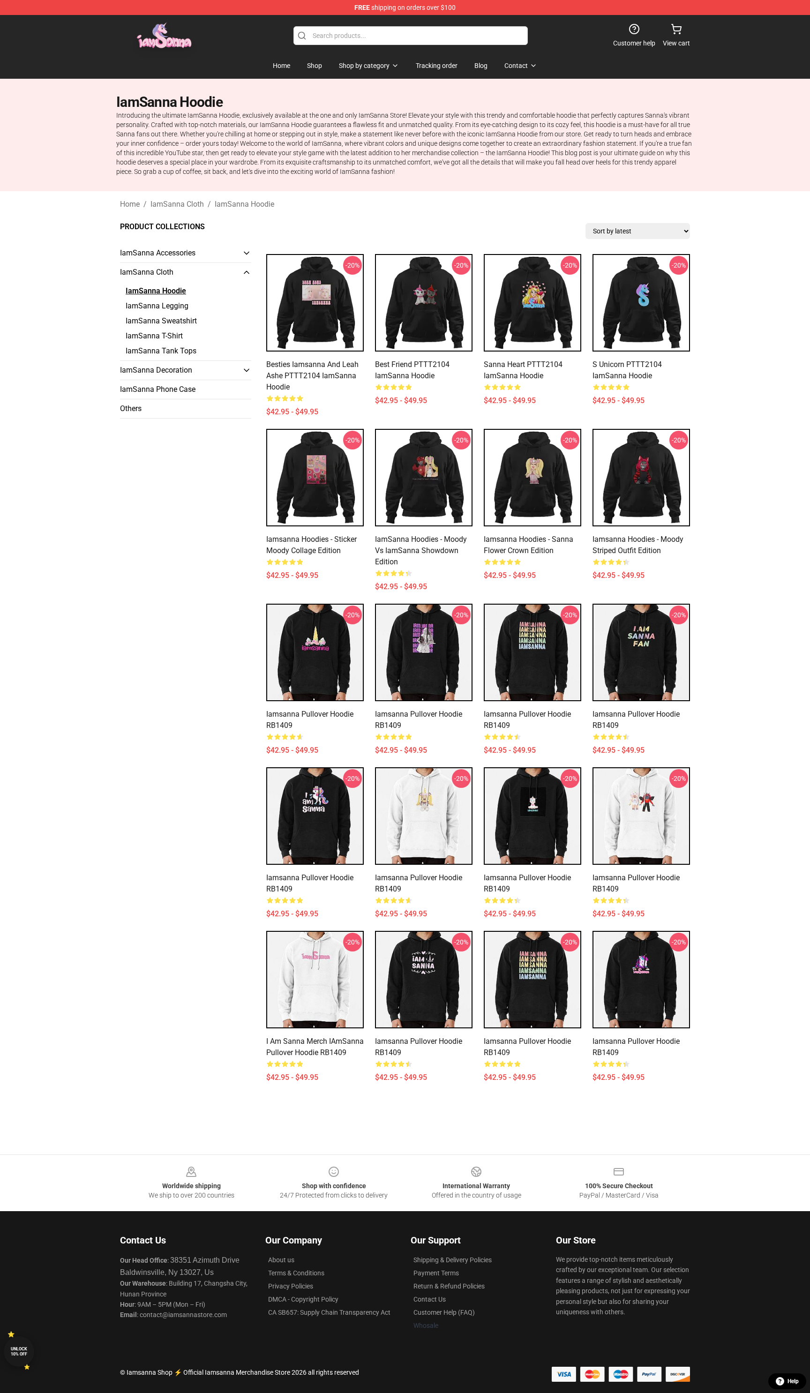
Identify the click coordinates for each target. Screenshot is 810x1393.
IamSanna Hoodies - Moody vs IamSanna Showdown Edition (421, 550)
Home (130, 204)
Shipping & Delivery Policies (452, 1260)
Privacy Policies (290, 1286)
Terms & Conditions (296, 1273)
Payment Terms (436, 1273)
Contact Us (429, 1299)
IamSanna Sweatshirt (161, 320)
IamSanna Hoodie (244, 204)
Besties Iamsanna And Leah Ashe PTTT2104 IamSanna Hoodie (312, 375)
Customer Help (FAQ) (444, 1312)
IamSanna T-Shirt (154, 335)
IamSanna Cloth (177, 204)
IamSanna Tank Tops (161, 350)
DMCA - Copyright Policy (303, 1299)
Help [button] (793, 1381)
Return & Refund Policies (449, 1286)
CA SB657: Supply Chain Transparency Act (329, 1312)
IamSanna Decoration (156, 370)
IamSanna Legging (157, 305)
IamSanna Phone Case (157, 389)
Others (131, 408)
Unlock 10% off (19, 1351)
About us (281, 1260)
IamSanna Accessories (157, 252)
